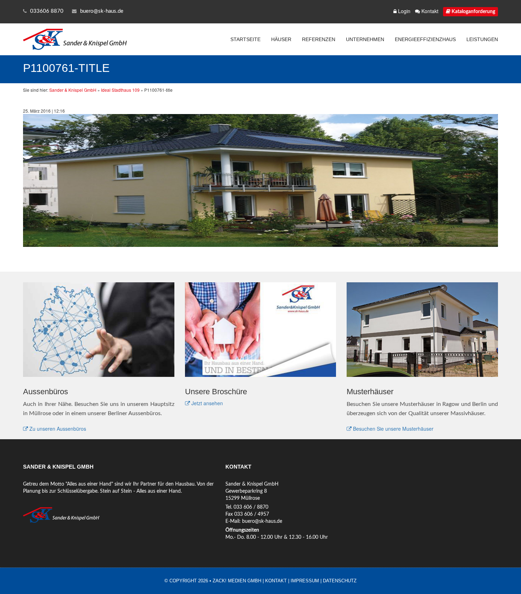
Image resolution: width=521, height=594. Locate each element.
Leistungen (482, 39)
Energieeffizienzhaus (425, 39)
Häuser (281, 39)
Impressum (305, 580)
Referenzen (318, 39)
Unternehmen (365, 39)
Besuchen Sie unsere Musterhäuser (392, 428)
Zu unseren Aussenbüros (57, 428)
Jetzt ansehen (206, 403)
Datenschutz (340, 580)
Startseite (245, 39)
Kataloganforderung (472, 11)
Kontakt (429, 11)
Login (403, 11)
